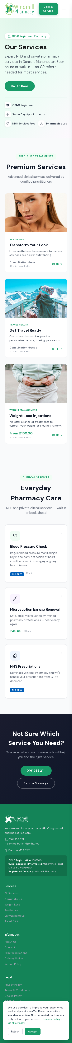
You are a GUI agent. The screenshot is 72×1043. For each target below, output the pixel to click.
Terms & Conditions (17, 990)
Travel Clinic (12, 921)
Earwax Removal (15, 915)
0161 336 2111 (36, 771)
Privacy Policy (13, 984)
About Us (10, 941)
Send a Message (36, 783)
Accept (32, 1031)
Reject (15, 1031)
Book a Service (48, 8)
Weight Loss (12, 904)
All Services (12, 893)
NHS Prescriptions (16, 953)
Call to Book (20, 86)
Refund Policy (13, 964)
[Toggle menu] (63, 8)
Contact (10, 947)
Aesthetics (11, 910)
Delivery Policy (14, 958)
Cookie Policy (13, 996)
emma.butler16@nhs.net (23, 843)
